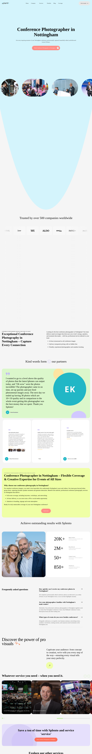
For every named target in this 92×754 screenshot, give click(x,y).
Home (27, 3)
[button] (84, 3)
